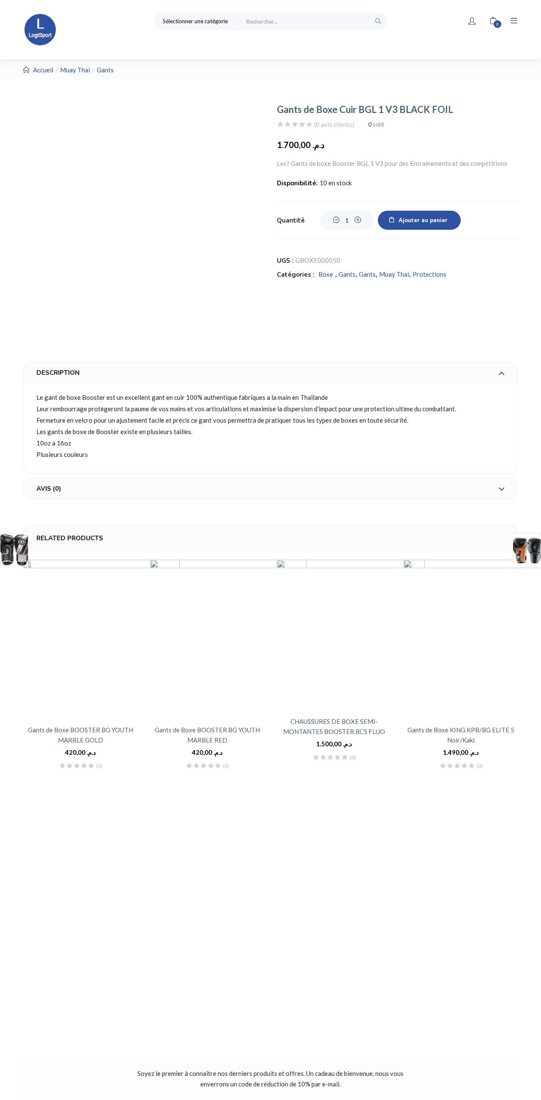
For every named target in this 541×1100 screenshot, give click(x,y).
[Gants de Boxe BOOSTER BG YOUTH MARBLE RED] (228, 638)
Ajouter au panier (423, 220)
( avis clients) (334, 124)
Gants (105, 70)
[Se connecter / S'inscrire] (471, 21)
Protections (429, 274)
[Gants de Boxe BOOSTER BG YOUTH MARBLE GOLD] (101, 638)
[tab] (270, 372)
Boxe (325, 274)
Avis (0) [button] (48, 488)
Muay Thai (75, 70)
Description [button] (57, 372)
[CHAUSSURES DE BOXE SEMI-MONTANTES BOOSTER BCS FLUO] (351, 634)
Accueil (43, 70)
